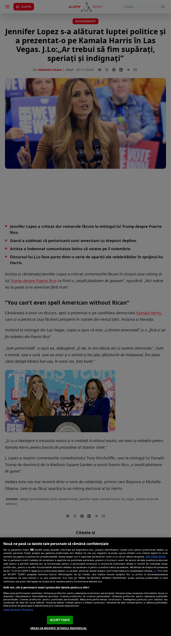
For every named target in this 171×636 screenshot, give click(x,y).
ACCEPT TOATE (60, 620)
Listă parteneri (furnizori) (18, 609)
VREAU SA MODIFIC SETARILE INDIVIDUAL (58, 628)
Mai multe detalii (156, 556)
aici (155, 571)
